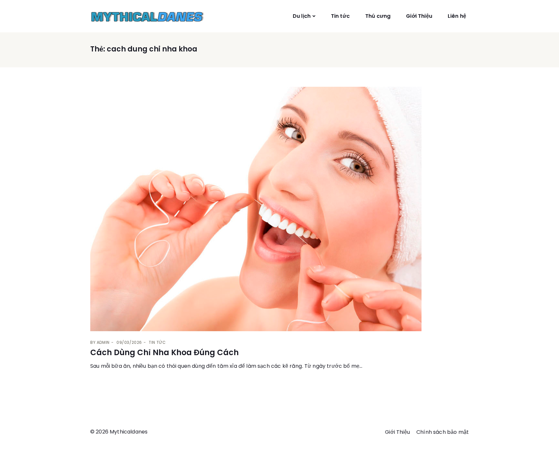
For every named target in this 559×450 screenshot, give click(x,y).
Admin (103, 342)
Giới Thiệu (419, 16)
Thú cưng (377, 16)
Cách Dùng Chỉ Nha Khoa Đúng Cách (164, 352)
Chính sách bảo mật (442, 432)
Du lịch (302, 16)
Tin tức (340, 16)
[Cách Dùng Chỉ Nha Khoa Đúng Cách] (279, 209)
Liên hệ (457, 16)
